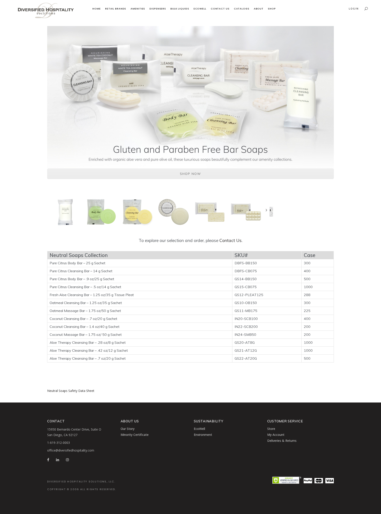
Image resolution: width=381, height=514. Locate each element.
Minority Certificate (135, 435)
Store (271, 429)
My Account (275, 435)
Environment (203, 435)
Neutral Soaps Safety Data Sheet (70, 391)
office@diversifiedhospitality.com (70, 450)
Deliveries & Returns (282, 440)
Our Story (127, 429)
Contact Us (230, 240)
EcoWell (199, 429)
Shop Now (190, 174)
